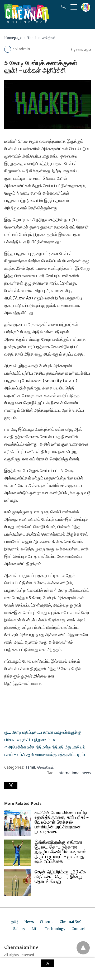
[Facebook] (8, 698)
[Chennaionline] (26, 21)
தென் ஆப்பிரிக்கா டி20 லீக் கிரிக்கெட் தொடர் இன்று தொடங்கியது (60, 876)
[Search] (62, 6)
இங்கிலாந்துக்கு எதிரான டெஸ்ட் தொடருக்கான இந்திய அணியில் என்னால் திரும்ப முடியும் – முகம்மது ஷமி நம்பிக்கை (60, 851)
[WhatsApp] (25, 698)
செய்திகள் (48, 38)
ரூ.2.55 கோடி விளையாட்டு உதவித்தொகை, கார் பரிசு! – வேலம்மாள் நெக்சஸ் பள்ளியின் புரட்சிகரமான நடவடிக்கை (62, 822)
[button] (10, 785)
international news (74, 772)
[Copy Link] (34, 698)
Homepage (13, 38)
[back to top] (83, 947)
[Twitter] (17, 698)
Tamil (31, 38)
